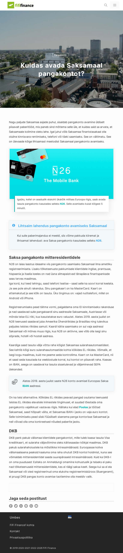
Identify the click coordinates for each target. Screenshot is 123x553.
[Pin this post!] (26, 506)
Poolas (83, 407)
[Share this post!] (11, 506)
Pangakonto (60, 55)
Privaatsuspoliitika (21, 537)
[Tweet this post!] (16, 506)
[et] (70, 517)
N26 (62, 203)
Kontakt (15, 531)
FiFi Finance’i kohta (22, 525)
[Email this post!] (36, 506)
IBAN (25, 385)
